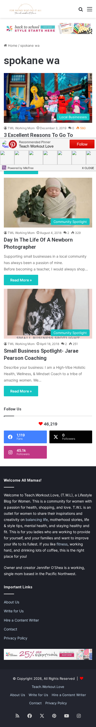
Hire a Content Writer (21, 620)
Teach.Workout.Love (48, 687)
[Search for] (80, 11)
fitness (62, 544)
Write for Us (14, 611)
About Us (11, 602)
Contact (10, 629)
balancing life (37, 519)
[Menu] (89, 11)
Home (12, 45)
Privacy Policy (15, 638)
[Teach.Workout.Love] (25, 9)
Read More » (21, 280)
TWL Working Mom (21, 128)
